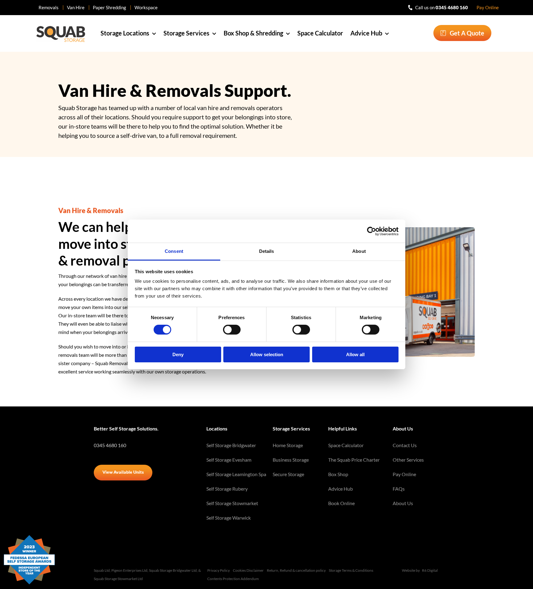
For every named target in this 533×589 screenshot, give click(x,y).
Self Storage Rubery (227, 489)
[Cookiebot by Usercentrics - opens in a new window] (372, 231)
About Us (403, 503)
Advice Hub (340, 489)
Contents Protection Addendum (233, 578)
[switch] (232, 330)
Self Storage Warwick (228, 518)
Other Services (408, 460)
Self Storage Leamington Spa (236, 474)
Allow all (355, 354)
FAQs (399, 489)
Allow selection (266, 354)
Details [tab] (266, 251)
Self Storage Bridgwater (231, 445)
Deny (178, 354)
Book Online (341, 503)
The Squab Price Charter (354, 460)
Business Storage (291, 460)
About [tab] (359, 251)
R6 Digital (430, 570)
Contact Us (405, 445)
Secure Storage (288, 474)
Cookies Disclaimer (248, 570)
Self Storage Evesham (228, 460)
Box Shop (338, 474)
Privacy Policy (218, 570)
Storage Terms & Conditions (351, 570)
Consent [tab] (174, 251)
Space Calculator (346, 445)
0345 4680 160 (110, 445)
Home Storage (288, 445)
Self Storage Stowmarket (232, 503)
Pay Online (488, 7)
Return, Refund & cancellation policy (296, 570)
